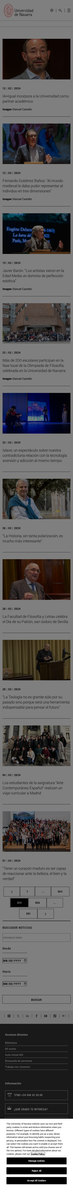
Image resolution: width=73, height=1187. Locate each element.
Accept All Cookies (36, 1180)
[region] (36, 1153)
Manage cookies (36, 1160)
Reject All (36, 1170)
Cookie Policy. (38, 1153)
